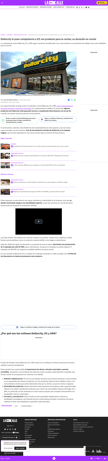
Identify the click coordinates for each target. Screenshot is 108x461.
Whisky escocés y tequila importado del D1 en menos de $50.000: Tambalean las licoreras (41, 155)
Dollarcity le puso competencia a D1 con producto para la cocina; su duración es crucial (51, 34)
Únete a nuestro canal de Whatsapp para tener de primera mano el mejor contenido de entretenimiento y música (21, 120)
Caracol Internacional (30, 439)
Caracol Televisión (29, 424)
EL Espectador (28, 435)
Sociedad (9, 34)
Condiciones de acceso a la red (80, 422)
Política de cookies (77, 429)
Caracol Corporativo (30, 441)
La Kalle (3, 34)
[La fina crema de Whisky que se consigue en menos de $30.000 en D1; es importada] (5, 165)
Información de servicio (20, 34)
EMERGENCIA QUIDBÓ (46, 7)
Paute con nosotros (52, 435)
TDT (49, 427)
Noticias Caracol (29, 422)
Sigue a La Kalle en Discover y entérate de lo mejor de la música (59, 119)
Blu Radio (27, 429)
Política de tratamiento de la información (83, 427)
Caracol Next (28, 443)
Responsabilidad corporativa (80, 424)
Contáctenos (51, 431)
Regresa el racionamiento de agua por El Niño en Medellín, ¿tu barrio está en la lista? (39, 191)
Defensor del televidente (54, 424)
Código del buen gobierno (54, 429)
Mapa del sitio (51, 437)
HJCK (26, 431)
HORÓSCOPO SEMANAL (32, 7)
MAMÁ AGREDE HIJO (58, 7)
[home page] (54, 2)
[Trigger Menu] (2, 2)
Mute (92, 458)
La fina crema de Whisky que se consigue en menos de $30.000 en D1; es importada (39, 165)
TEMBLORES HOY (70, 7)
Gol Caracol (28, 427)
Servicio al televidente (53, 422)
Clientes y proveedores (53, 433)
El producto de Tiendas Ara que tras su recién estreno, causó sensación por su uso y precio (41, 146)
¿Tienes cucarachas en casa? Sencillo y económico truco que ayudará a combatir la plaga (40, 182)
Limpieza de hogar (26, 406)
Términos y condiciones (78, 431)
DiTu (26, 433)
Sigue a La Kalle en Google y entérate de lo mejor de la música (40, 327)
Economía (13, 144)
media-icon (54, 458)
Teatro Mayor (28, 437)
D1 (16, 406)
